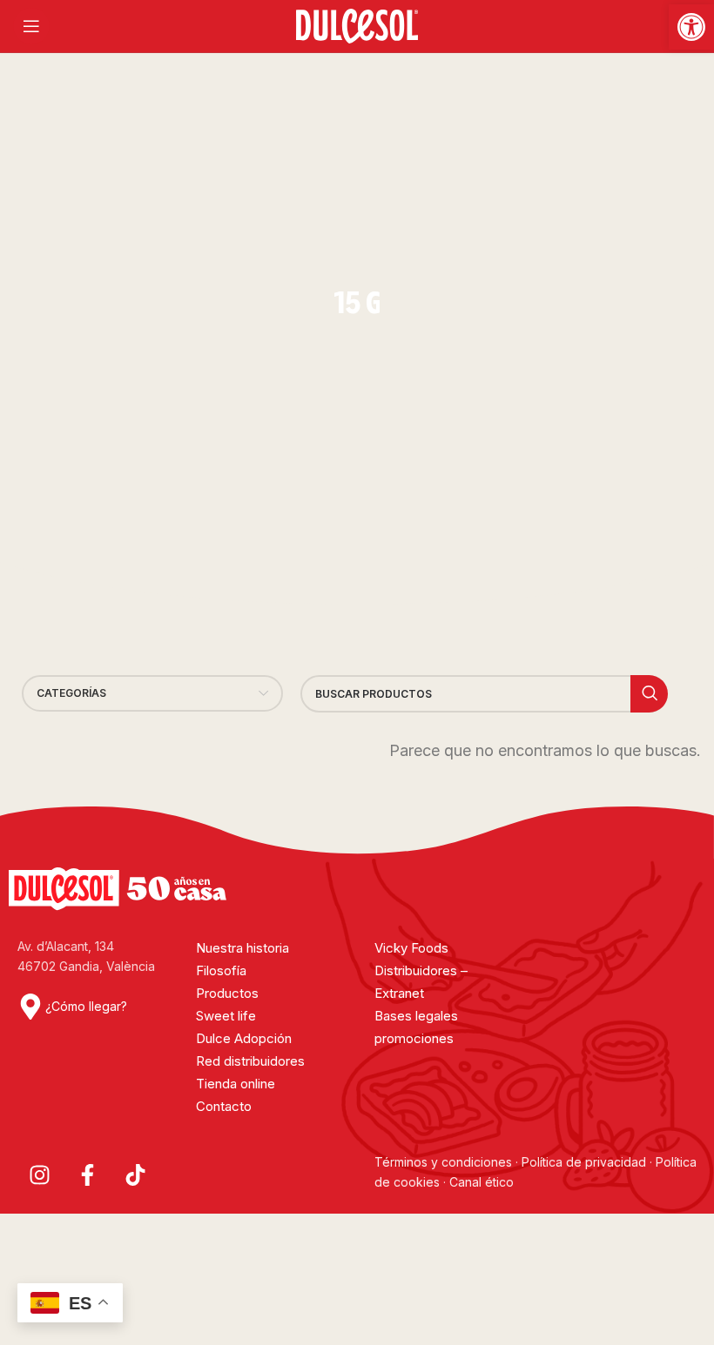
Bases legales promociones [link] (416, 1027)
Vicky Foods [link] (411, 948)
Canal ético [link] (481, 1181)
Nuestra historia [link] (242, 948)
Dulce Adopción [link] (244, 1038)
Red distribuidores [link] (250, 1061)
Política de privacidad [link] (584, 1161)
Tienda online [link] (235, 1083)
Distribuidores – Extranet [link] (421, 981)
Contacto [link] (224, 1106)
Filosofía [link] (221, 970)
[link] (691, 27)
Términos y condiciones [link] (444, 1161)
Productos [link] (227, 993)
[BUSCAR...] (649, 694)
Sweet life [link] (226, 1015)
